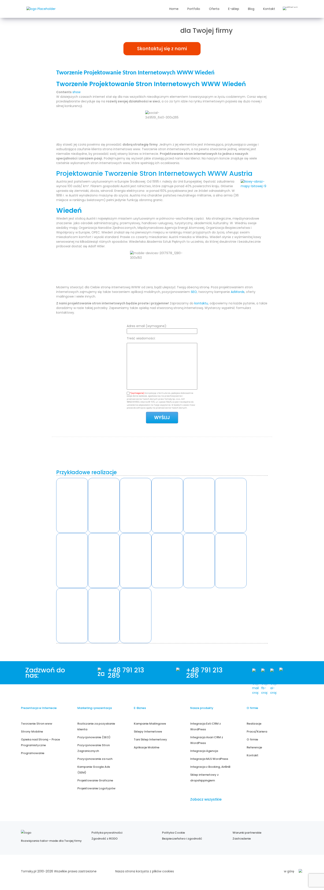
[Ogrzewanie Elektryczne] (135, 615)
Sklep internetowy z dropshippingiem (204, 778)
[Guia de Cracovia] (72, 615)
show (76, 92)
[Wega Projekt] (135, 560)
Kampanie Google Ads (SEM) (93, 770)
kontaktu (201, 303)
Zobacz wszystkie (206, 799)
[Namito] (72, 505)
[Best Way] (103, 615)
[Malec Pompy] (167, 505)
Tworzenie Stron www (36, 724)
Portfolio (193, 9)
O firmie (252, 739)
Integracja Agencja (204, 751)
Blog (251, 9)
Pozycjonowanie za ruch (94, 759)
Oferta (214, 9)
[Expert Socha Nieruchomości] (167, 560)
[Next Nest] (72, 560)
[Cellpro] (103, 560)
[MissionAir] (199, 560)
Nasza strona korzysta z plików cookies (144, 871)
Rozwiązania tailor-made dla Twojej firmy (51, 841)
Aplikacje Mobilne (146, 747)
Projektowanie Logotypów (96, 788)
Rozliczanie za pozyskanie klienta (96, 726)
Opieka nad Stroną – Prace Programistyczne (40, 742)
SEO (194, 292)
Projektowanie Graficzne (95, 780)
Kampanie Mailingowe (150, 724)
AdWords (237, 292)
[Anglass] (103, 505)
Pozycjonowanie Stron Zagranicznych (93, 748)
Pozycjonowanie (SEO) (93, 737)
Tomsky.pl (28, 871)
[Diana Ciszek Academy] (230, 560)
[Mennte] (135, 505)
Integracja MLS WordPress (209, 759)
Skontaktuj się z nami (162, 48)
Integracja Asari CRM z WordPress (206, 740)
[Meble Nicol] (230, 505)
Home (174, 9)
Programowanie (32, 753)
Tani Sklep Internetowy (150, 739)
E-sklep (233, 9)
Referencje (254, 747)
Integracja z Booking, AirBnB (210, 767)
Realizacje (254, 724)
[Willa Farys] (199, 505)
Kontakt (269, 9)
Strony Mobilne (32, 731)
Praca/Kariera (257, 731)
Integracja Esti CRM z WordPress (205, 726)
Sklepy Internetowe (148, 731)
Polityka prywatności (106, 833)
